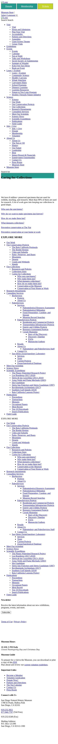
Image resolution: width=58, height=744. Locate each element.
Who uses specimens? (26, 276)
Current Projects (24, 361)
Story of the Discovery (37, 334)
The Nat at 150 (18, 143)
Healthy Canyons (19, 78)
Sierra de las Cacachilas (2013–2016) (28, 378)
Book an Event (18, 68)
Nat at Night (17, 56)
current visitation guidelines (36, 665)
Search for (5, 172)
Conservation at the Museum (29, 286)
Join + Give (11, 126)
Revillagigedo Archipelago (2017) (26, 387)
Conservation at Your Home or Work (33, 288)
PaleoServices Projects (26, 320)
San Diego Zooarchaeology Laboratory (28, 353)
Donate (8, 6)
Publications (17, 121)
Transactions (17, 399)
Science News (18, 116)
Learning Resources (20, 90)
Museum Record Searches (34, 317)
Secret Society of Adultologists (25, 61)
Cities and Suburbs (20, 252)
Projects (20, 298)
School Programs (19, 85)
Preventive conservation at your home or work (20, 232)
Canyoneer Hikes (19, 82)
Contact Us (16, 160)
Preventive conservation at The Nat (16, 227)
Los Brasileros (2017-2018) (23, 375)
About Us (10, 138)
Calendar (16, 53)
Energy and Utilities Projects (35, 327)
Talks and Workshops (21, 58)
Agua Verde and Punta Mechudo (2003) (29, 380)
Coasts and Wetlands (21, 262)
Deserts (15, 259)
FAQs (30, 339)
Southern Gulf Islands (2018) (24, 390)
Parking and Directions (21, 37)
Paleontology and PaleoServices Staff (38, 349)
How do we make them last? (13, 218)
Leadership (16, 150)
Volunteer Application (15, 678)
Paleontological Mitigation (34, 310)
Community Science (20, 75)
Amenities (16, 39)
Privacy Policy (20, 622)
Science (9, 97)
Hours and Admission (21, 29)
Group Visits (17, 44)
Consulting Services (20, 111)
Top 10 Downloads (20, 409)
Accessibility (17, 34)
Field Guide (17, 124)
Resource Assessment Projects (35, 329)
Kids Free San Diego (21, 66)
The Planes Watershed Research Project (29, 373)
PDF (15, 662)
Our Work (16, 102)
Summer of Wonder (20, 63)
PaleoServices (18, 303)
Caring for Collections (21, 274)
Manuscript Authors (36, 341)
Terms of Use (7, 622)
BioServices (17, 295)
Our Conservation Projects (23, 104)
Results (20, 344)
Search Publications (20, 411)
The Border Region (20, 250)
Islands (15, 264)
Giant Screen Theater (21, 41)
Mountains (16, 257)
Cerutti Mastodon (30, 332)
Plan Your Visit (18, 32)
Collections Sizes (19, 271)
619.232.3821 (7, 710)
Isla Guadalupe (18, 382)
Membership (27, 6)
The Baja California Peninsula (24, 247)
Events (9, 49)
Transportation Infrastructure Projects (38, 324)
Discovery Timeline (36, 337)
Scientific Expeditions (21, 119)
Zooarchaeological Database (29, 363)
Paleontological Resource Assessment (39, 308)
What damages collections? (12, 223)
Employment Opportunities (23, 157)
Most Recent (17, 407)
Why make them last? (26, 279)
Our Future (16, 148)
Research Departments (21, 109)
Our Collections (18, 107)
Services (20, 305)
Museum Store (7, 12)
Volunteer (16, 136)
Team (19, 358)
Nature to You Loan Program (24, 92)
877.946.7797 (7, 712)
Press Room (17, 162)
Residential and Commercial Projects (38, 322)
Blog (14, 153)
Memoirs (15, 402)
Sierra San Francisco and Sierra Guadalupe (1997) (33, 385)
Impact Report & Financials (23, 155)
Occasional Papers (20, 404)
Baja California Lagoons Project (25, 392)
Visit (8, 24)
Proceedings (17, 397)
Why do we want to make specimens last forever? (22, 214)
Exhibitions (11, 46)
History (15, 145)
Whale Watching (19, 80)
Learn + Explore (13, 70)
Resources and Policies (21, 269)
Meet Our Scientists (20, 114)
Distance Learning (20, 87)
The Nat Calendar (14, 685)
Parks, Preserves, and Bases (23, 254)
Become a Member (14, 675)
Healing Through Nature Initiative (26, 95)
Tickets (45, 6)
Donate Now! (12, 680)
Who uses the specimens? (12, 209)
